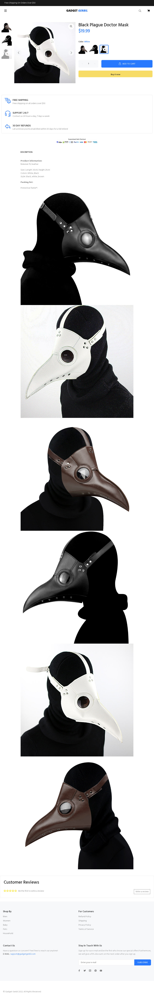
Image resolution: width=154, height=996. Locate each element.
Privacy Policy (85, 925)
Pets (5, 929)
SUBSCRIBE (142, 962)
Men (5, 916)
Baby (5, 925)
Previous (19, 53)
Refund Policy (85, 916)
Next (71, 53)
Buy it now (115, 74)
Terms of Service (86, 929)
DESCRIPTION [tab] (26, 152)
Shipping (83, 921)
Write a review (142, 891)
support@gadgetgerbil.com (22, 954)
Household (8, 933)
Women (6, 921)
